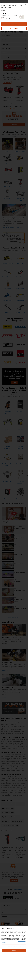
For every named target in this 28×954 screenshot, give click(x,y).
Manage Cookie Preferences (14, 946)
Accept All (14, 950)
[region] (14, 940)
